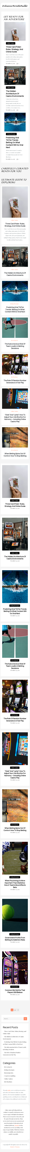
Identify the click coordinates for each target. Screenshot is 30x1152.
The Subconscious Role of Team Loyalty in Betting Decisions (15, 346)
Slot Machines (14, 377)
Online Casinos (10, 43)
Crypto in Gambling (9, 1076)
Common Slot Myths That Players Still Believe (15, 991)
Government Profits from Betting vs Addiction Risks (15, 938)
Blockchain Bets (8, 1073)
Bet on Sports (14, 340)
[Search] (25, 1018)
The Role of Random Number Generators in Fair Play (15, 381)
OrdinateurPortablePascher (15, 6)
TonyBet (17, 1125)
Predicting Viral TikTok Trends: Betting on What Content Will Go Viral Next (14, 142)
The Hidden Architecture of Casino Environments (15, 93)
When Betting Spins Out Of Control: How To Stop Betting (15, 454)
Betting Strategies (11, 134)
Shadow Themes (14, 1147)
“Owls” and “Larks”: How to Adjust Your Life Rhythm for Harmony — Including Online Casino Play (15, 418)
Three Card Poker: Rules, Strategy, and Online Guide (14, 49)
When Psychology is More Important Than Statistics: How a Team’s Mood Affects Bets (15, 883)
